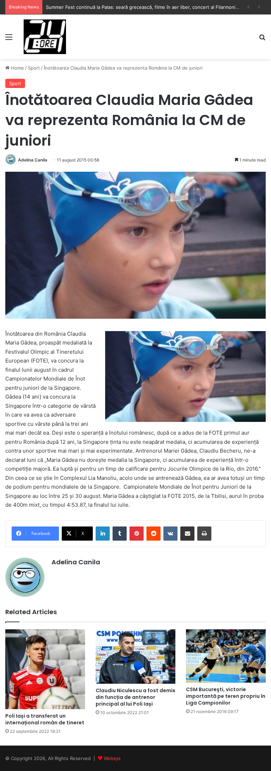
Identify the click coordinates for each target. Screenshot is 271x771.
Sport (34, 68)
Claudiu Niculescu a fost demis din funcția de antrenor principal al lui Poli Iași (135, 697)
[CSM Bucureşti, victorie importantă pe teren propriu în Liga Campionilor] (226, 656)
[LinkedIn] (103, 533)
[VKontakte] (170, 533)
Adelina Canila (32, 160)
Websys (112, 758)
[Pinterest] (137, 533)
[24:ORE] (45, 36)
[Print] (204, 533)
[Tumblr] (120, 533)
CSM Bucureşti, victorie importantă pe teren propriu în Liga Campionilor (225, 696)
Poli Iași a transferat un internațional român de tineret (44, 719)
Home (17, 68)
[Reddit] (153, 533)
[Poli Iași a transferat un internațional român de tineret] (45, 669)
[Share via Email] (187, 533)
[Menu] (8, 39)
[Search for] (262, 39)
